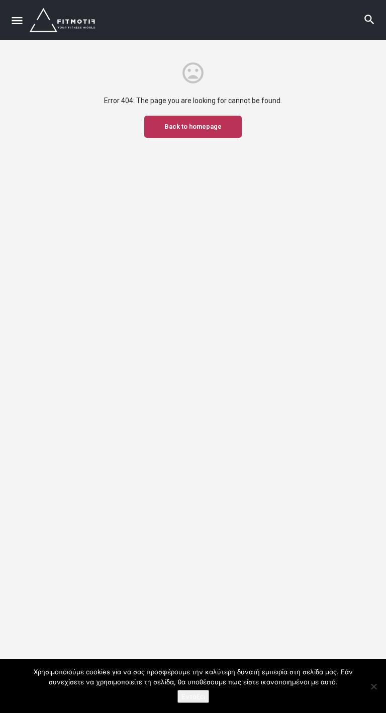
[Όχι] (373, 686)
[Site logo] (64, 20)
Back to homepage (193, 126)
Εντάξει (193, 696)
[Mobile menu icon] (17, 20)
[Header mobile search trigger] (369, 19)
